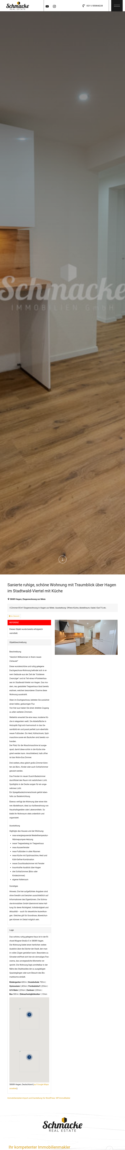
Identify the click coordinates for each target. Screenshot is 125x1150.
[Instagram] (54, 5)
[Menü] (117, 5)
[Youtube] (47, 5)
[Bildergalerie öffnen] (86, 637)
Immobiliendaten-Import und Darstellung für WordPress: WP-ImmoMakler (38, 1098)
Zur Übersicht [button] (14, 616)
